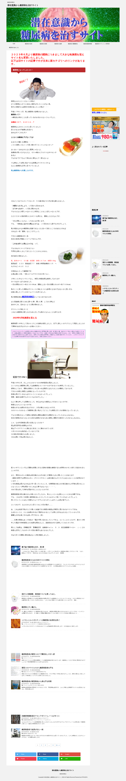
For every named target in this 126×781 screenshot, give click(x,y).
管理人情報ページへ (99, 112)
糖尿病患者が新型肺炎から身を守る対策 (37, 681)
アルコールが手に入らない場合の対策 (33, 685)
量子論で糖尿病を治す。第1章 (33, 547)
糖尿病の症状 (28, 43)
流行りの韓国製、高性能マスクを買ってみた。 (39, 594)
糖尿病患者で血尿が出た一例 (32, 729)
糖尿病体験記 (63, 774)
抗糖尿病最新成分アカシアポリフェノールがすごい (41, 716)
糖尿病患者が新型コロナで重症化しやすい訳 (38, 654)
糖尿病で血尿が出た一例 (30, 733)
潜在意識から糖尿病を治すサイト (22, 5)
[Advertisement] (48, 187)
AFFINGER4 (84, 777)
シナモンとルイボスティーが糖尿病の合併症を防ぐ (41, 620)
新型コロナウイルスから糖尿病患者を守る (37, 668)
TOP (14, 43)
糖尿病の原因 (43, 43)
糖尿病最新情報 (87, 43)
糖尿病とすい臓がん (29, 607)
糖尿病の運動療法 (73, 43)
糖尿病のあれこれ (14, 47)
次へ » (58, 745)
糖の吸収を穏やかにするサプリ (40, 622)
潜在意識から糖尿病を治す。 (39, 549)
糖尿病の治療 (58, 43)
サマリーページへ (28, 658)
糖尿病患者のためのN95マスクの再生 (36, 560)
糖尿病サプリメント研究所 (102, 43)
